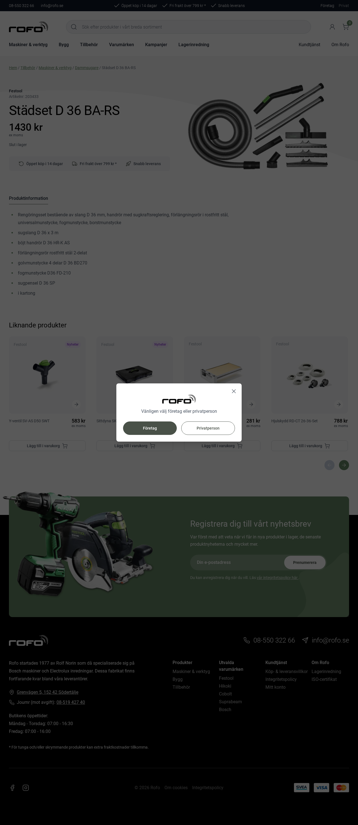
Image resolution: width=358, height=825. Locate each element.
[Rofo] (179, 399)
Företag (150, 428)
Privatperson (208, 428)
